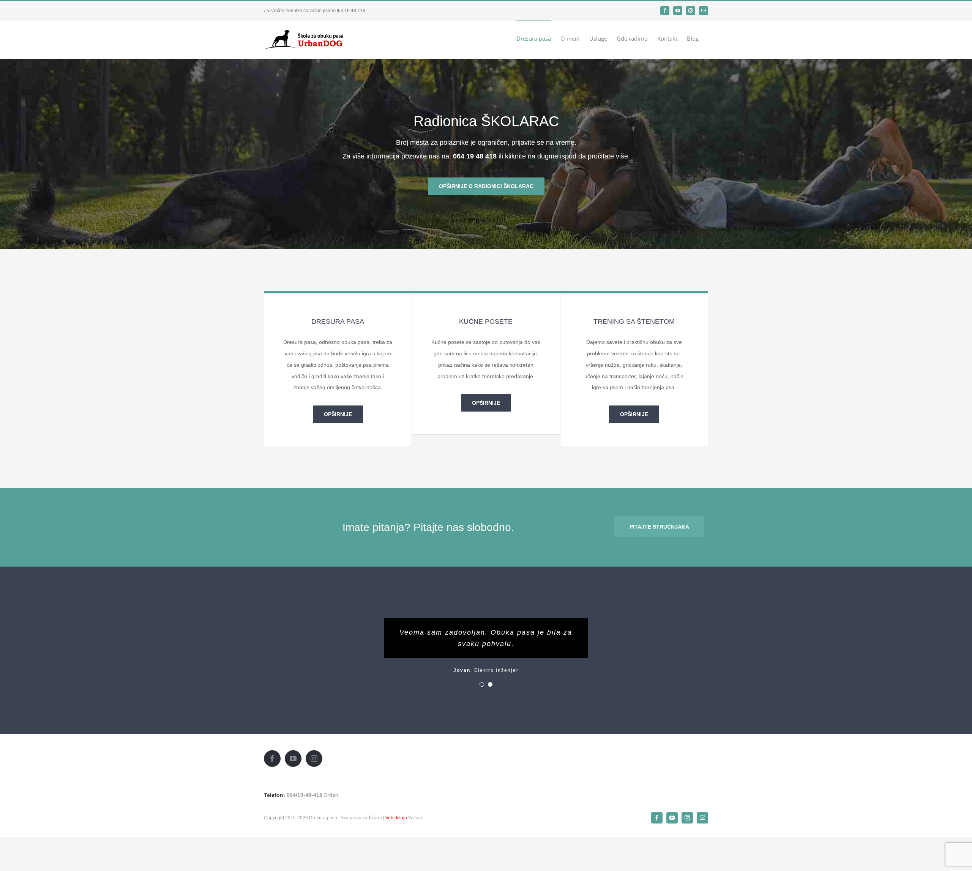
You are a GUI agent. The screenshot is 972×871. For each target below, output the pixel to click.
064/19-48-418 (304, 795)
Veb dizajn (396, 817)
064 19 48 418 (350, 10)
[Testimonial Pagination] (482, 684)
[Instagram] (314, 758)
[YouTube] (293, 758)
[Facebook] (272, 758)
